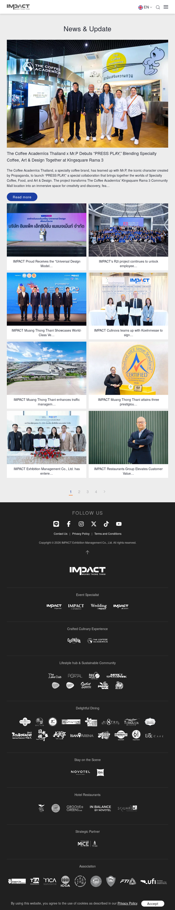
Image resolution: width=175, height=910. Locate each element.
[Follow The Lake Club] (54, 675)
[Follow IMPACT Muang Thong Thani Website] (88, 571)
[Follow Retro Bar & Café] (104, 735)
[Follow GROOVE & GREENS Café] (75, 808)
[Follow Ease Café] (154, 735)
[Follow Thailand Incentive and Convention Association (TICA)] (50, 881)
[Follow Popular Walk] (103, 685)
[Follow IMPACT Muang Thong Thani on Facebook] (69, 523)
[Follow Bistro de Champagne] (110, 722)
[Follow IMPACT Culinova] (74, 640)
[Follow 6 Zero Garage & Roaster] (136, 735)
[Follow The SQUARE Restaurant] (127, 808)
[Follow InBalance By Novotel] (100, 808)
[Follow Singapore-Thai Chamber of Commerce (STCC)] (17, 881)
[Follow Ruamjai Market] (119, 685)
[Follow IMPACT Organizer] (54, 606)
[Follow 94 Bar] (41, 808)
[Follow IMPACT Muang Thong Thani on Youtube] (119, 523)
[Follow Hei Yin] (39, 722)
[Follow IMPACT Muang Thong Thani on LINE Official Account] (56, 523)
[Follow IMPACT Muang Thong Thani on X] (94, 523)
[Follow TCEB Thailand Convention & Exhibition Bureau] (87, 844)
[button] (158, 7)
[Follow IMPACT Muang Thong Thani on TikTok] (106, 523)
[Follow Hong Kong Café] (71, 721)
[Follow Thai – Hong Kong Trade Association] (80, 881)
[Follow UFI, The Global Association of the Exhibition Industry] (154, 881)
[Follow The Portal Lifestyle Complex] (75, 676)
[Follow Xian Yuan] (25, 722)
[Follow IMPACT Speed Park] (117, 676)
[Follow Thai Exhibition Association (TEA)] (34, 881)
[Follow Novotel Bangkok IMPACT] (80, 773)
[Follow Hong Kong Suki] (91, 722)
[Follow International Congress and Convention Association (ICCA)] (65, 881)
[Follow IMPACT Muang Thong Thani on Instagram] (81, 523)
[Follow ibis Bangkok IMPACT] (100, 772)
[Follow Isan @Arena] (81, 735)
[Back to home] (18, 7)
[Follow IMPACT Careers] (120, 607)
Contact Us (60, 533)
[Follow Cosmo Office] (70, 685)
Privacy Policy (81, 533)
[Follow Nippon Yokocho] (42, 735)
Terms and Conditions (107, 533)
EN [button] (146, 7)
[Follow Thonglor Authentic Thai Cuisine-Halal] (150, 722)
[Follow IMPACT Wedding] (99, 607)
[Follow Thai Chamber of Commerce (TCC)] (96, 881)
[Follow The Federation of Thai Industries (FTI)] (128, 881)
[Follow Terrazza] (132, 721)
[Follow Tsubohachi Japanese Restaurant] (22, 735)
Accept (152, 903)
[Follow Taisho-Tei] (59, 735)
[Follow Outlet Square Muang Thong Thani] (86, 685)
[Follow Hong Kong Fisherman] (52, 721)
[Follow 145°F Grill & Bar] (55, 808)
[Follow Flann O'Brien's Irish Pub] (121, 735)
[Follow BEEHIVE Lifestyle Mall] (94, 675)
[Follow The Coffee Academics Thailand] (97, 640)
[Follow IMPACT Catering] (76, 606)
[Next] (104, 492)
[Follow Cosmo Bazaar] (55, 685)
